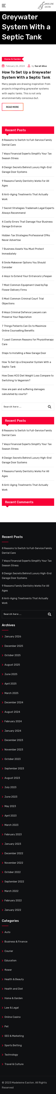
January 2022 (13, 909)
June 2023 (11, 796)
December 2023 (14, 740)
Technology (11, 1054)
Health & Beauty (14, 979)
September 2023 (14, 768)
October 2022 (13, 872)
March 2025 (11, 693)
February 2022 (13, 900)
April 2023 (10, 815)
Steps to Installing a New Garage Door (24, 353)
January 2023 (13, 843)
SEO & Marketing (14, 1035)
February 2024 (13, 721)
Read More (12, 107)
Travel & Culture (14, 1064)
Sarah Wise (41, 66)
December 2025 (14, 645)
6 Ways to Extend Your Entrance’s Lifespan (27, 276)
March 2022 (12, 891)
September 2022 (14, 881)
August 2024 (12, 711)
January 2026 (13, 636)
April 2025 (10, 683)
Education (10, 960)
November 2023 (14, 749)
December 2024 (14, 702)
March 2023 (11, 824)
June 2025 (11, 674)
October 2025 (13, 655)
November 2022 (14, 862)
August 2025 (12, 664)
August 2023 (12, 777)
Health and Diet (14, 988)
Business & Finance (16, 941)
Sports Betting (13, 1045)
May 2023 (10, 806)
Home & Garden (14, 998)
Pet (7, 1026)
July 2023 (10, 787)
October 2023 (13, 759)
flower (8, 969)
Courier (9, 951)
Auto (7, 932)
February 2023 (13, 834)
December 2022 (14, 853)
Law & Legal (12, 1007)
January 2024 (13, 730)
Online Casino (13, 1017)
